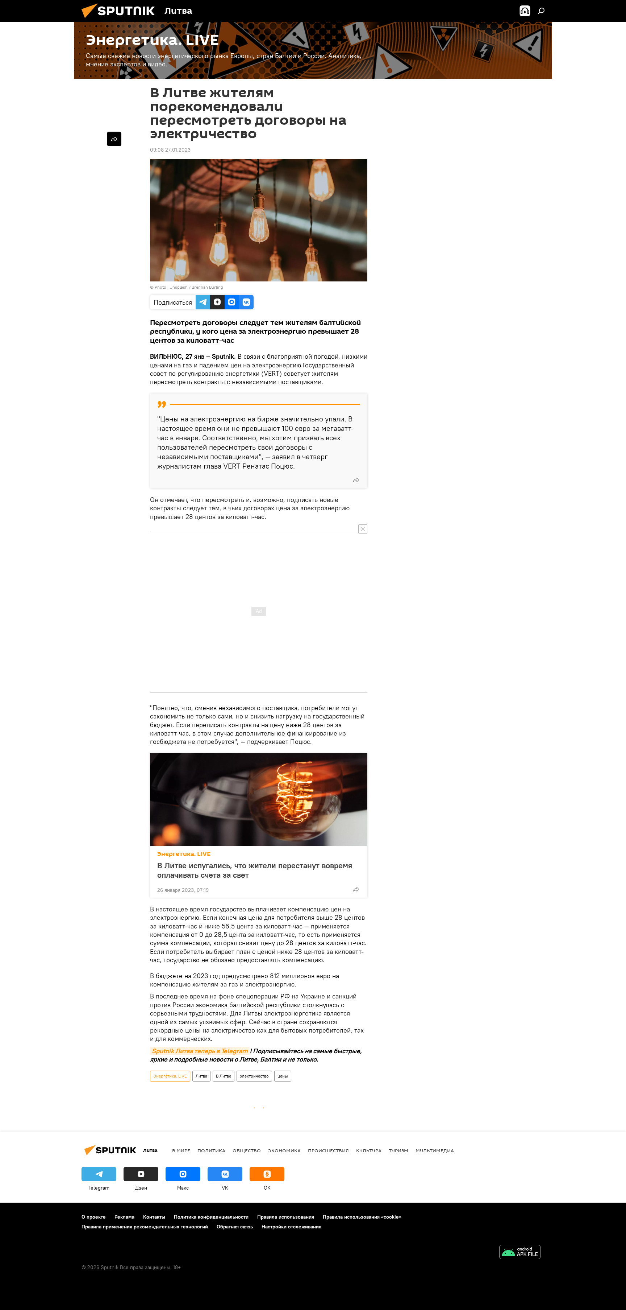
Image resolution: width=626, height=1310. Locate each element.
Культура (368, 1150)
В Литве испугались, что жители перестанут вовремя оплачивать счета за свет (254, 870)
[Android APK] (519, 1253)
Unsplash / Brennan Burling (196, 287)
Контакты (154, 1217)
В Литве (223, 1076)
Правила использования (285, 1217)
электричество (254, 1076)
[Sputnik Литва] (121, 20)
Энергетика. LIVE (183, 853)
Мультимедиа (435, 1150)
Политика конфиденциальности (211, 1217)
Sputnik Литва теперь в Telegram (200, 1051)
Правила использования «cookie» (362, 1217)
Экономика (284, 1150)
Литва (201, 1076)
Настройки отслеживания (291, 1226)
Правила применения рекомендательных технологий (145, 1226)
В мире (181, 1150)
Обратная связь (235, 1226)
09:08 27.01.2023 (170, 150)
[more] (356, 480)
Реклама (124, 1217)
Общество (247, 1150)
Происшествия (328, 1150)
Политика (211, 1150)
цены (282, 1076)
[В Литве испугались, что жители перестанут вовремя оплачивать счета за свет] (258, 799)
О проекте (94, 1217)
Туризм (398, 1150)
